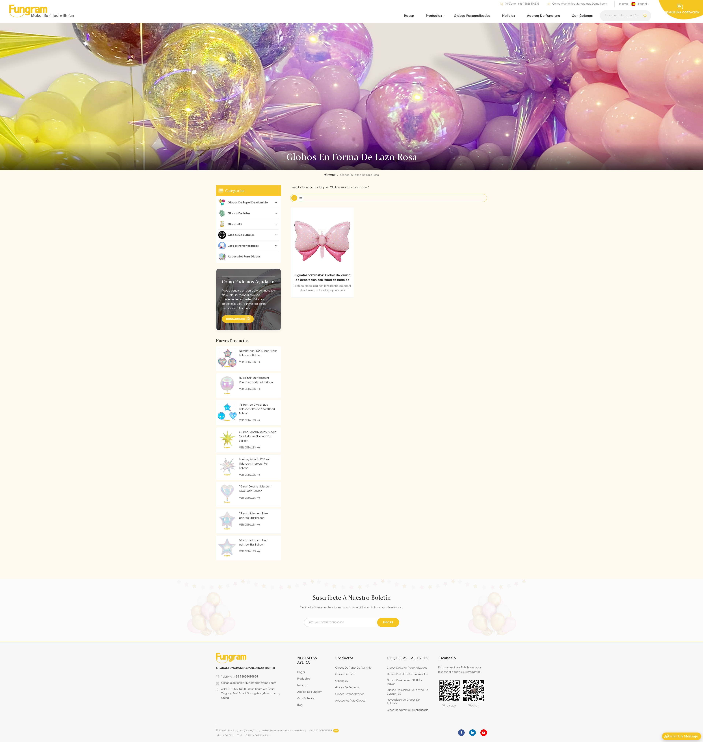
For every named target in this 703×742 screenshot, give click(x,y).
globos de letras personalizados (407, 674)
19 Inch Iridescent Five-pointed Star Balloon (253, 516)
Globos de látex (239, 213)
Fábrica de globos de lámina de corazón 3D (407, 692)
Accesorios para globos (244, 256)
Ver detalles (247, 362)
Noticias (508, 16)
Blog (300, 705)
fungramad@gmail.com (592, 4)
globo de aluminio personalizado (407, 710)
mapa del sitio (225, 735)
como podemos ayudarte (248, 282)
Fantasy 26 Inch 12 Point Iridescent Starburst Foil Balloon (254, 464)
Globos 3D (235, 224)
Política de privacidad (258, 735)
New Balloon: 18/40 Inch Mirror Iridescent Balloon (258, 353)
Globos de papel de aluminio (248, 202)
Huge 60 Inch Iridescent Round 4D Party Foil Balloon (256, 380)
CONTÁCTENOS (235, 318)
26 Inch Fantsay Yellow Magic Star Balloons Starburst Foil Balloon (257, 436)
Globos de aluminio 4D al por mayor (404, 682)
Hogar (409, 16)
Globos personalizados (472, 16)
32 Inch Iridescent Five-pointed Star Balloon (253, 542)
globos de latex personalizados (407, 668)
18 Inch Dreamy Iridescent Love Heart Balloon (255, 489)
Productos (434, 16)
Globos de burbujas (241, 235)
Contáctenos (582, 16)
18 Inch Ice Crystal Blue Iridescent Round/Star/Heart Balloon (257, 409)
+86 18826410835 (528, 4)
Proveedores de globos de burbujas (403, 702)
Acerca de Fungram (543, 16)
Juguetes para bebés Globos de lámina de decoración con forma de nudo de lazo (322, 277)
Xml (239, 735)
